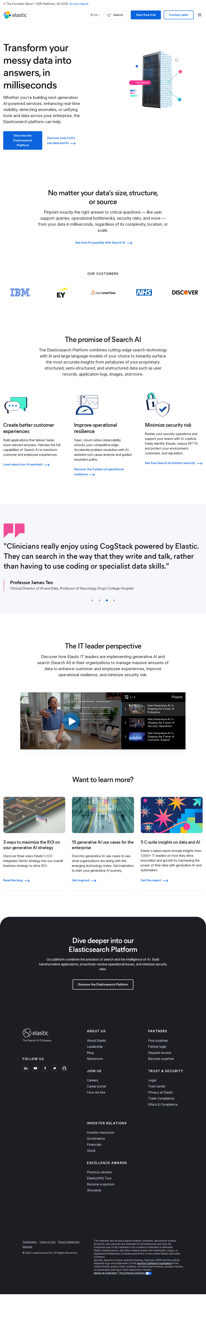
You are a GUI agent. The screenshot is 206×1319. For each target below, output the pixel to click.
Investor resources (100, 1132)
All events (94, 1190)
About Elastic (96, 1041)
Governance (96, 1138)
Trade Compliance (161, 1098)
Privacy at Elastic (160, 1092)
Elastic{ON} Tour (99, 1178)
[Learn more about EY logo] (62, 300)
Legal (152, 1080)
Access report (79, 3)
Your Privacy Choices (132, 1272)
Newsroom (95, 1059)
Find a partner (158, 1041)
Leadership (95, 1047)
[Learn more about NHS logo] (144, 300)
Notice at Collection (105, 1272)
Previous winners (99, 1172)
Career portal (96, 1086)
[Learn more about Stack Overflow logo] (103, 300)
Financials (94, 1144)
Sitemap (27, 1246)
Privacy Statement (68, 1241)
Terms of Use (47, 1241)
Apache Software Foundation (154, 1263)
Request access (159, 1053)
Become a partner (161, 1059)
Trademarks (30, 1241)
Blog (90, 1053)
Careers (92, 1080)
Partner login (157, 1047)
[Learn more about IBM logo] (21, 300)
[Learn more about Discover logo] (185, 300)
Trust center (157, 1086)
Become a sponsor (100, 1184)
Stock (91, 1151)
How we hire (96, 1092)
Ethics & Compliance (163, 1104)
